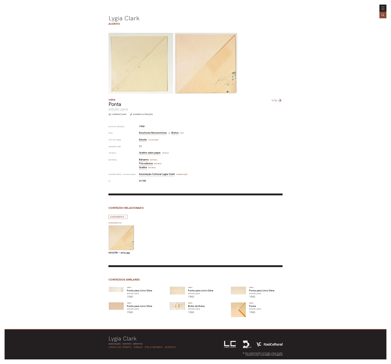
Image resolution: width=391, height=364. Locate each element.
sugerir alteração (143, 114)
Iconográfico (118, 217)
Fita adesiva (146, 163)
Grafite (143, 167)
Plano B (279, 355)
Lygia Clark (124, 18)
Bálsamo (144, 159)
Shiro (267, 355)
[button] (154, 347)
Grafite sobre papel (150, 152)
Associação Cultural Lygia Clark (157, 174)
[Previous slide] (268, 100)
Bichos (175, 132)
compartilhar (118, 114)
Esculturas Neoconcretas (153, 132)
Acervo (114, 23)
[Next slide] (279, 100)
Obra (112, 99)
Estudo (143, 139)
